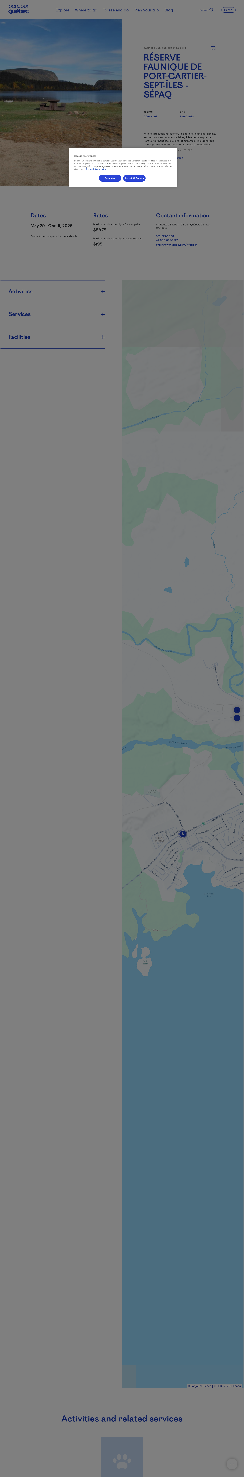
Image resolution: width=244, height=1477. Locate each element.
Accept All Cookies (134, 178)
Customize (110, 178)
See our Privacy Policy (97, 169)
